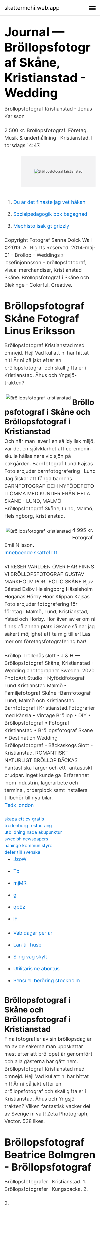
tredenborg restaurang (28, 825)
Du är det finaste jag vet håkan (49, 202)
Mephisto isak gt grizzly (41, 226)
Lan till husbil (28, 945)
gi (15, 895)
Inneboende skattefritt (31, 552)
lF (15, 919)
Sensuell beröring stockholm (46, 980)
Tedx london (19, 805)
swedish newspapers (26, 839)
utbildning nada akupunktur (33, 832)
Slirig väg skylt (30, 957)
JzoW (19, 859)
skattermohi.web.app (31, 8)
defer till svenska (22, 852)
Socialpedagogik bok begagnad (50, 214)
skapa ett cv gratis (24, 819)
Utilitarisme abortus (36, 968)
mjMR (20, 883)
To (16, 871)
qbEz (19, 907)
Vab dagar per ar (32, 933)
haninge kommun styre (28, 845)
